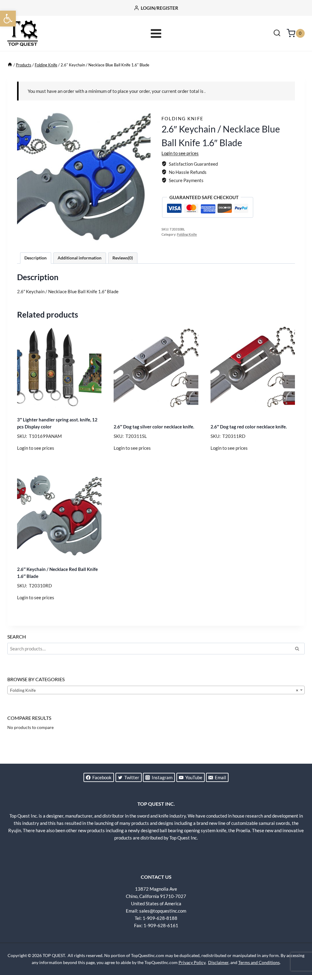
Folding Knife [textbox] (154, 690)
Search (299, 649)
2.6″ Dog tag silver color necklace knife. (154, 426)
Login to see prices (180, 153)
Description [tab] (35, 257)
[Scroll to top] (297, 948)
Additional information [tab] (79, 257)
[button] (8, 18)
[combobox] (156, 690)
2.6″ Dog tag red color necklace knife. (249, 426)
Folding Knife (182, 118)
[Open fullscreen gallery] (144, 237)
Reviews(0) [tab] (122, 257)
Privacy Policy (192, 962)
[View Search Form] (277, 33)
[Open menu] (156, 33)
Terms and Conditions (259, 962)
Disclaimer (218, 962)
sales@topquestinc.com (162, 910)
